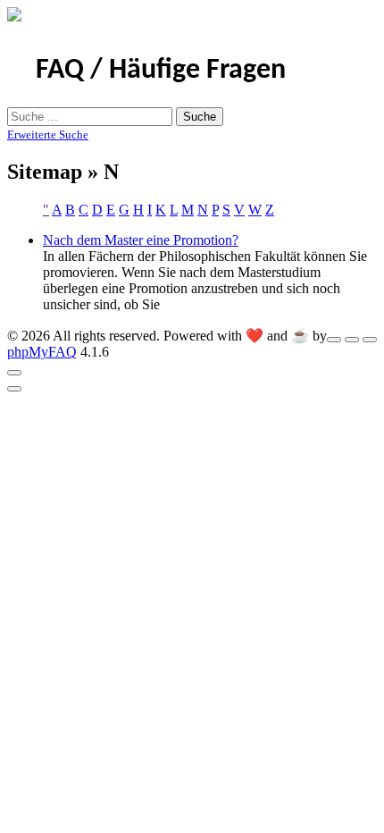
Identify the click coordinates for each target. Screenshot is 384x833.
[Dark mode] (352, 339)
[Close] (14, 372)
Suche (199, 116)
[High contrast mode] (370, 339)
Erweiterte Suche (47, 134)
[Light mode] (334, 339)
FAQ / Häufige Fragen (161, 70)
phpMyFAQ (42, 351)
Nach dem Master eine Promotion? (140, 240)
